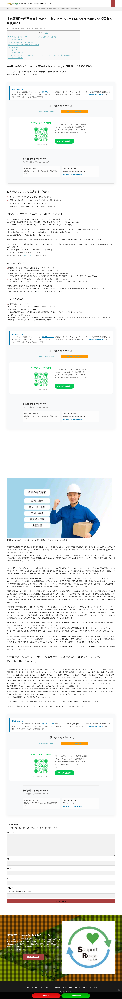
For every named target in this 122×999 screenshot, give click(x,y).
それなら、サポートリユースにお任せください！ (23, 45)
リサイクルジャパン (48, 92)
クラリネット (23, 28)
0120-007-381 (72, 168)
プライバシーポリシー (69, 987)
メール (9, 868)
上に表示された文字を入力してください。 (19, 891)
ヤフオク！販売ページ (74, 111)
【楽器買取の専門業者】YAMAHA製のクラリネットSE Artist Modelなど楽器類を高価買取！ (57, 8)
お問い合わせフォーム (46, 111)
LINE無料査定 (75, 995)
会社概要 (34, 987)
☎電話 (45, 995)
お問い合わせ (55, 987)
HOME (10, 8)
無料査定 (42, 28)
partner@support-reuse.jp (77, 171)
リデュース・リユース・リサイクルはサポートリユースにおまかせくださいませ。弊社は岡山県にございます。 (43, 55)
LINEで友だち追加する (64, 141)
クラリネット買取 (26, 8)
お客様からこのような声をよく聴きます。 (21, 42)
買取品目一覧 (26, 255)
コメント (10, 832)
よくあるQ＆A (12, 50)
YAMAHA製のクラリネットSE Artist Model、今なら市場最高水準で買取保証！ (33, 37)
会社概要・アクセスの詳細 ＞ (72, 174)
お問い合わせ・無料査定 (15, 39)
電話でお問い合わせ (33, 957)
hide (46, 33)
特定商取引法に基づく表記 (88, 987)
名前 (9, 859)
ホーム (27, 987)
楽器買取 (17, 8)
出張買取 (29, 28)
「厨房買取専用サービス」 (95, 94)
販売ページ (39, 291)
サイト (9, 878)
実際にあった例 (13, 47)
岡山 (33, 28)
